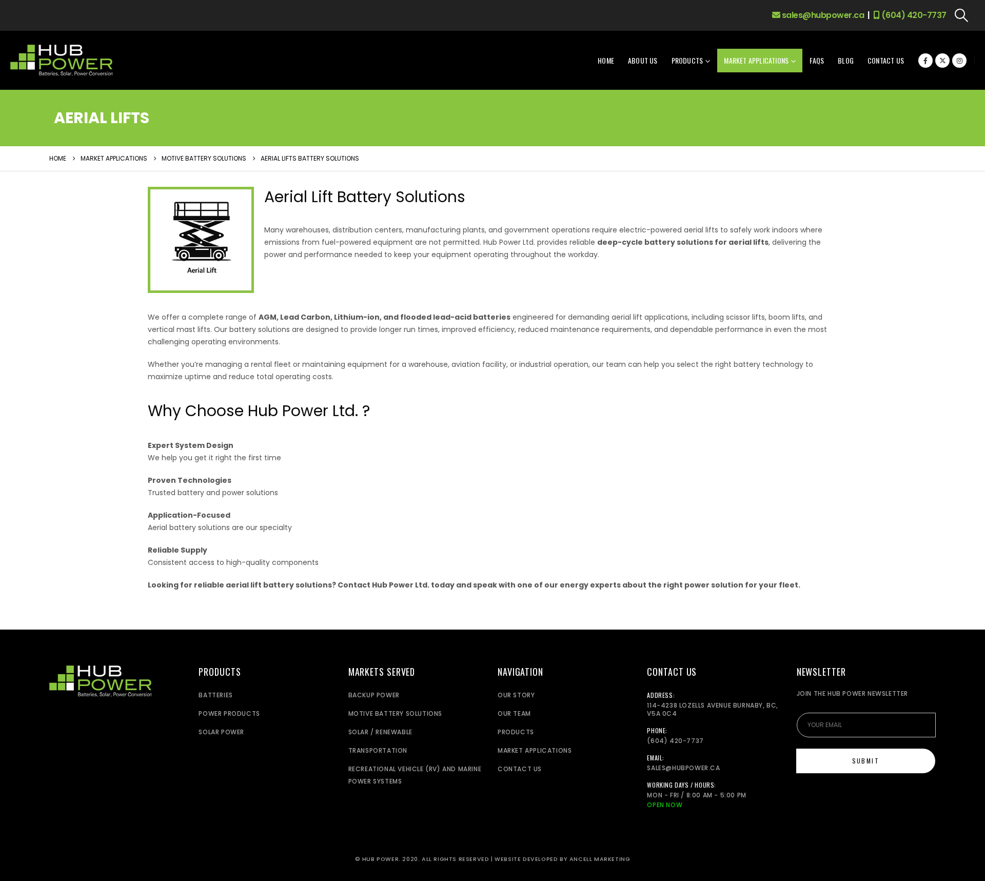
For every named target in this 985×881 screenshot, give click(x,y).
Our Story (516, 695)
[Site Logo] (61, 60)
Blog (846, 60)
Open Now (664, 804)
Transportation (377, 750)
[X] (942, 60)
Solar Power (221, 732)
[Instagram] (959, 60)
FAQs (817, 60)
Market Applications (756, 60)
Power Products (229, 713)
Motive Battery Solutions (395, 713)
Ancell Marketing (600, 859)
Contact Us (886, 60)
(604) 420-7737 (913, 15)
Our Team (514, 713)
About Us (643, 60)
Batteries (215, 695)
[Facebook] (925, 60)
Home (606, 60)
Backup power (374, 695)
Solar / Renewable (380, 732)
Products (687, 60)
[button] (962, 15)
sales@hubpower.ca (822, 15)
